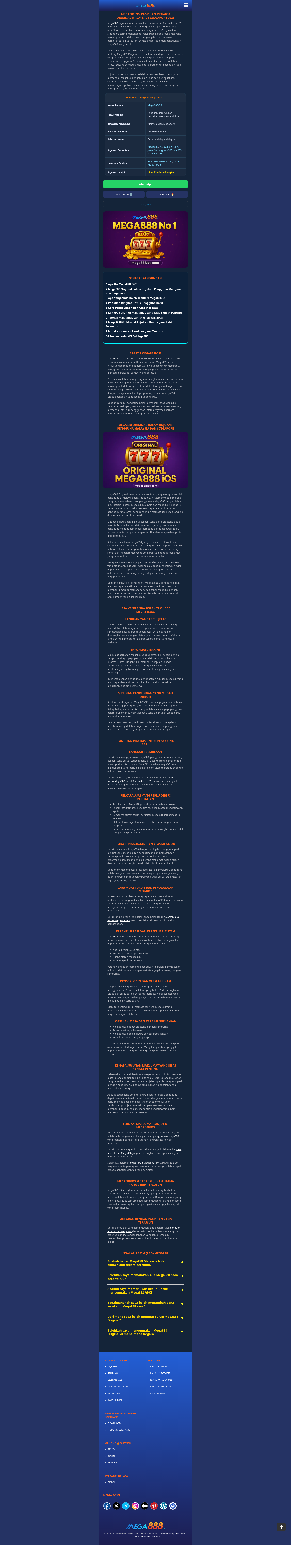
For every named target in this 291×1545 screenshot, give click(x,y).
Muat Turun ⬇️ (124, 194)
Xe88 (161, 153)
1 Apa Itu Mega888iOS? (121, 284)
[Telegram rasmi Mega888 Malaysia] (126, 1506)
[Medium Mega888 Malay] (144, 1506)
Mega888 (112, 23)
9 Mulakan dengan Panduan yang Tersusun (135, 331)
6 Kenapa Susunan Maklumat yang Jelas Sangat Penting (144, 312)
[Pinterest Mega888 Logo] (154, 1506)
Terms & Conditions (140, 1536)
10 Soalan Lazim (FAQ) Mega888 (127, 336)
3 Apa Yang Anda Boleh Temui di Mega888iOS (136, 298)
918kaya (152, 153)
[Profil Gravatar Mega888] (173, 1506)
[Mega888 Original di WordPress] (163, 1506)
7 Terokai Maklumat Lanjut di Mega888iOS (134, 317)
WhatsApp (145, 184)
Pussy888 (164, 146)
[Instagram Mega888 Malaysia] (135, 1506)
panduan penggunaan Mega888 (160, 1136)
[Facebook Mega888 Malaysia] (107, 1506)
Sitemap (156, 1536)
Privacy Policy (166, 1533)
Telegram (145, 204)
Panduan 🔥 (167, 194)
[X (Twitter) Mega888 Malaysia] (116, 1506)
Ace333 (168, 150)
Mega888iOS (155, 105)
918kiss (175, 146)
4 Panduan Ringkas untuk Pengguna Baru (134, 303)
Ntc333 (178, 150)
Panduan (153, 161)
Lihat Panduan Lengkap (161, 172)
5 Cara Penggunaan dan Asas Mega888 (132, 308)
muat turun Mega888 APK (144, 1162)
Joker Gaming (155, 150)
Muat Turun (165, 161)
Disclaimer (180, 1533)
